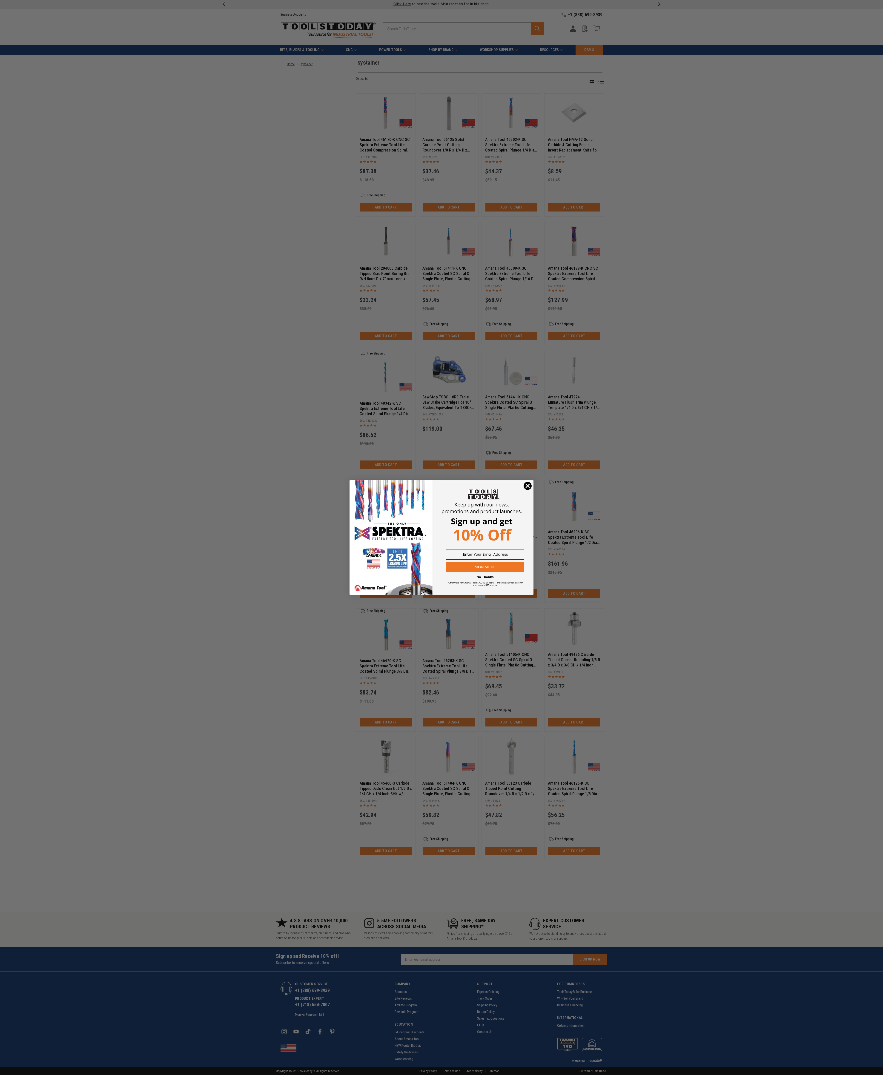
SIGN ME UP (485, 567)
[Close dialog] (528, 486)
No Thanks (485, 577)
